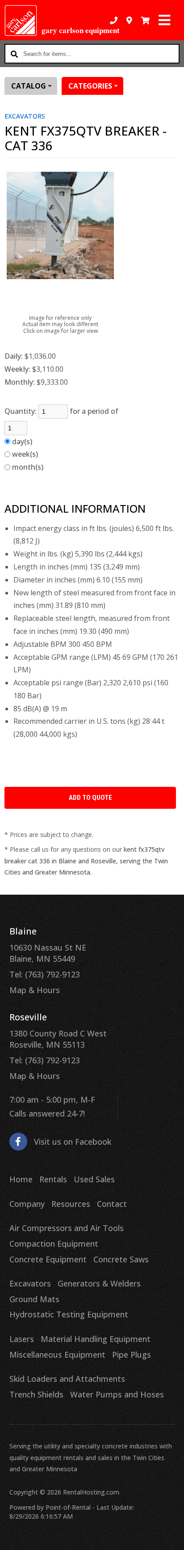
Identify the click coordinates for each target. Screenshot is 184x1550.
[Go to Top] (171, 1537)
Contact (112, 1203)
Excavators (30, 1283)
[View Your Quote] (145, 20)
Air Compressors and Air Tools (66, 1228)
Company (27, 1203)
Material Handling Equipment (96, 1338)
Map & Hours (34, 990)
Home (21, 1179)
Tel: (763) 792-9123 (44, 974)
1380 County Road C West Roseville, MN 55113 (58, 1039)
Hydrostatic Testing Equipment (68, 1314)
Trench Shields (36, 1394)
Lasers (21, 1338)
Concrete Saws (121, 1259)
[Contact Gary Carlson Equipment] (129, 20)
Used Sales (94, 1179)
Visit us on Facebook (72, 1141)
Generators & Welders (99, 1283)
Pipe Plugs (131, 1354)
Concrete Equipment (48, 1259)
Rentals (53, 1179)
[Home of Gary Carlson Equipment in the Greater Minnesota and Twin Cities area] (20, 20)
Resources (70, 1203)
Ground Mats (34, 1299)
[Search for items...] (14, 54)
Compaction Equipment (53, 1243)
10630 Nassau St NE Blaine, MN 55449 (47, 953)
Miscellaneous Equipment (57, 1354)
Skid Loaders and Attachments (67, 1378)
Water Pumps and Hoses (117, 1394)
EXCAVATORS (24, 116)
